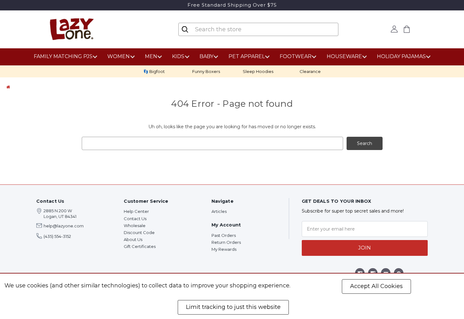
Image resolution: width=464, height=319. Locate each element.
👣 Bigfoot (154, 71)
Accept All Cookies (376, 286)
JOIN (364, 248)
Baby (206, 56)
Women (118, 56)
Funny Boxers (206, 71)
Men (151, 56)
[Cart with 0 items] (407, 29)
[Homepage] (8, 86)
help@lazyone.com (64, 225)
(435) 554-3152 (57, 236)
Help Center (136, 211)
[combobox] (232, 29)
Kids (178, 56)
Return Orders (226, 242)
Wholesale (135, 225)
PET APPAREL (247, 56)
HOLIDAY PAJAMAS (401, 56)
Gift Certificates (140, 246)
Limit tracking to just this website (233, 307)
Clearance (310, 71)
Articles (219, 211)
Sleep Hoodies (258, 71)
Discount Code (139, 232)
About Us (133, 239)
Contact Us (135, 218)
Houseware (344, 56)
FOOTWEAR (296, 56)
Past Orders (223, 235)
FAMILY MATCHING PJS (63, 56)
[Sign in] (394, 29)
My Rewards (223, 249)
